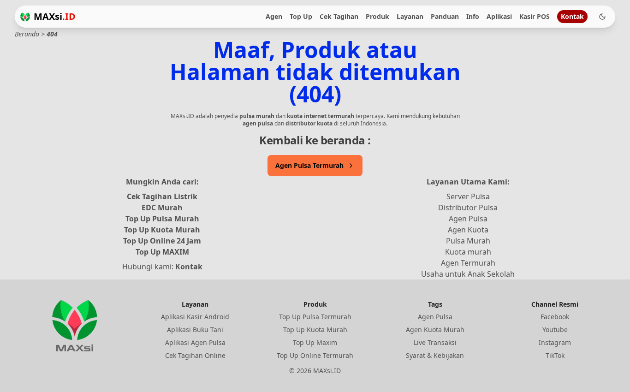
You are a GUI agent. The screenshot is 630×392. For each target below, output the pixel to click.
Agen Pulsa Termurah (309, 165)
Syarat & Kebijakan (435, 355)
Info (472, 16)
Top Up (301, 16)
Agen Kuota (468, 230)
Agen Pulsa (468, 219)
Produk (377, 16)
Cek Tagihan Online (195, 355)
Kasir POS (534, 16)
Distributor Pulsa (468, 207)
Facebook (555, 316)
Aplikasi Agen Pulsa (195, 342)
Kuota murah (468, 252)
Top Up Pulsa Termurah (315, 316)
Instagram (555, 342)
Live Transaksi (435, 342)
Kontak (572, 16)
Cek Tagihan (339, 16)
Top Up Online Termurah (315, 355)
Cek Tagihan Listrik (162, 196)
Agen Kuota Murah (435, 329)
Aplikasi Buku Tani (195, 329)
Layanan (410, 16)
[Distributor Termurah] (25, 17)
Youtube (555, 329)
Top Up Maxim (315, 342)
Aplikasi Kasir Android (195, 316)
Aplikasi (499, 16)
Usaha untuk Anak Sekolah (468, 274)
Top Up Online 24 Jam (162, 241)
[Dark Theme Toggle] (602, 16)
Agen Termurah (468, 263)
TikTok (555, 355)
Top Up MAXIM (162, 252)
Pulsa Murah (468, 241)
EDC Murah (162, 207)
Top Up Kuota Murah (162, 230)
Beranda (27, 34)
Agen (274, 16)
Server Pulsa (468, 196)
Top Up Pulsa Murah (162, 219)
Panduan (445, 16)
